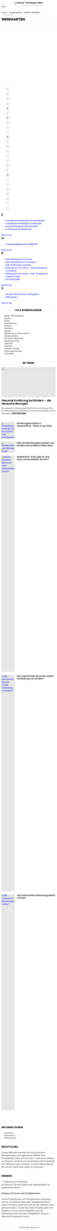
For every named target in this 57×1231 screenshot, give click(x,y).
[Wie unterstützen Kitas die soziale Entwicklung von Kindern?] (8, 783)
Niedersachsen (11, 336)
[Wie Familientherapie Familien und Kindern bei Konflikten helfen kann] (8, 447)
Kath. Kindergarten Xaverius (18, 265)
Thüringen (9, 353)
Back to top (6, 235)
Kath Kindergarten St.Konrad (19, 259)
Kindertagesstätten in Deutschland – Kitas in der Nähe (34, 424)
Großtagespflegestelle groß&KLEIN (21, 244)
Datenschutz (10, 1138)
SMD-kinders (11, 297)
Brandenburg (10, 323)
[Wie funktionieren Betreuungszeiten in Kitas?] (8, 1002)
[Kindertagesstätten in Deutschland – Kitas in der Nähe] (8, 430)
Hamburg (8, 328)
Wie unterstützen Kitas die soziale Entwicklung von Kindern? (35, 677)
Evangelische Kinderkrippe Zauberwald (23, 223)
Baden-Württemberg (14, 316)
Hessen (7, 331)
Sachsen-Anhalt (11, 348)
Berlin (7, 321)
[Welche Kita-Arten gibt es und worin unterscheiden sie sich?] (8, 564)
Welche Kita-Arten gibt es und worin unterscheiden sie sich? (33, 458)
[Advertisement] (28, 58)
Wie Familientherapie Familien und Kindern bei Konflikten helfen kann (35, 444)
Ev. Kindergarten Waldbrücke (19, 229)
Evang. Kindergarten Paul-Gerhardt (22, 226)
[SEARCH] (53, 4)
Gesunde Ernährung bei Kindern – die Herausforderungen (26, 402)
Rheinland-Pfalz (11, 341)
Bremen (8, 326)
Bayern (7, 318)
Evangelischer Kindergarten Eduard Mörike (25, 220)
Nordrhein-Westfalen (14, 338)
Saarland (8, 343)
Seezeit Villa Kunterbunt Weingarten (22, 294)
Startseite (9, 1133)
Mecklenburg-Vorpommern (17, 333)
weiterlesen (19, 413)
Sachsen (8, 346)
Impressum (9, 1135)
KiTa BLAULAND (13, 279)
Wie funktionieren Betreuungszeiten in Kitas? (36, 896)
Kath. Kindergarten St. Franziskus (21, 262)
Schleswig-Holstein (13, 351)
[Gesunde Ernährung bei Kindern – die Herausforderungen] (28, 382)
